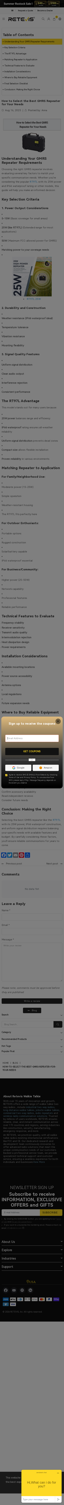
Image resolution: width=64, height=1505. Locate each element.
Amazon (48, 767)
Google (20, 767)
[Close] (58, 721)
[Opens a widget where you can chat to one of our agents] (41, 1486)
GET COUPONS (32, 751)
